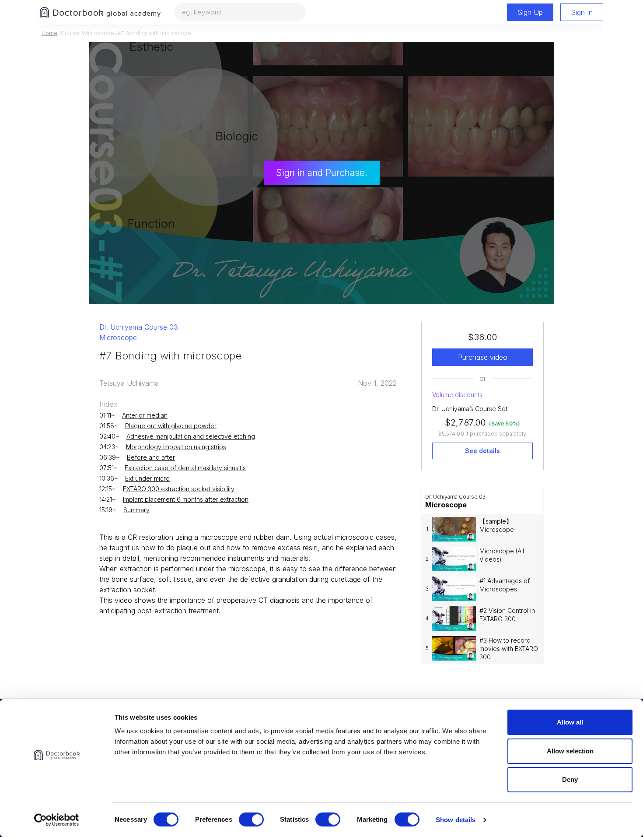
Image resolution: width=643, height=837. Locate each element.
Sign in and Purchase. (321, 172)
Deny (570, 779)
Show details (455, 819)
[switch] (251, 819)
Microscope (98, 33)
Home (49, 33)
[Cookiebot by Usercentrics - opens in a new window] (56, 819)
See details (482, 450)
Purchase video (482, 357)
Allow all (570, 722)
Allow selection (570, 751)
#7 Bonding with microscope (154, 33)
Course (70, 33)
